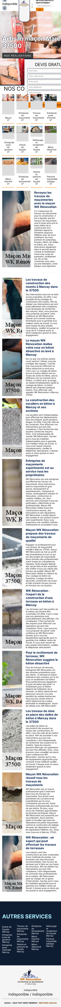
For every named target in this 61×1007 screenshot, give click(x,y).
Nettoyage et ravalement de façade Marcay (51, 931)
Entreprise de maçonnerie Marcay (22, 937)
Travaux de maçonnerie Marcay (22, 928)
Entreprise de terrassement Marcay (38, 929)
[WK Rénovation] (30, 977)
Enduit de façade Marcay (6, 929)
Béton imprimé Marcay (35, 938)
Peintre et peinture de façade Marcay (22, 948)
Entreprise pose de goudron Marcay (7, 938)
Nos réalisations (17, 55)
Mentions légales (48, 1003)
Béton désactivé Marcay (36, 946)
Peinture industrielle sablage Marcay (51, 942)
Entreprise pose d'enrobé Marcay (7, 948)
